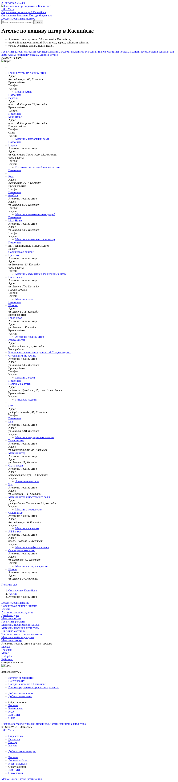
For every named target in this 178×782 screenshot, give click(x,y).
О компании (15, 773)
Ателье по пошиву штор (29, 336)
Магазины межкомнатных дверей (35, 214)
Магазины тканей (95, 51)
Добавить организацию (15, 18)
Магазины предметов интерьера (20, 624)
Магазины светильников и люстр (35, 239)
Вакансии (23, 15)
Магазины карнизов (36, 51)
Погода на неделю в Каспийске (27, 684)
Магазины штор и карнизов (31, 566)
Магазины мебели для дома (17, 637)
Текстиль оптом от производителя (21, 634)
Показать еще (9, 584)
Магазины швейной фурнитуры (20, 627)
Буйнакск (7, 659)
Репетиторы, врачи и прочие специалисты (33, 687)
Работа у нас (15, 708)
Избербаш (7, 656)
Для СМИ (14, 714)
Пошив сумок (23, 91)
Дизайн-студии (49, 54)
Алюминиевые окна (27, 481)
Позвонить (14, 94)
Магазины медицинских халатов (34, 437)
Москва (5, 646)
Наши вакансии (17, 763)
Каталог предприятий (21, 677)
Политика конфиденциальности (38, 723)
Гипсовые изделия (26, 399)
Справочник (8, 15)
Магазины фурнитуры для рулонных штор (40, 273)
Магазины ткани (25, 299)
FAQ (11, 711)
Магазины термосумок (28, 509)
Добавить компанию (20, 693)
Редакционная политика (71, 723)
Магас (5, 652)
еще (50, 15)
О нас (11, 717)
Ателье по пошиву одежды (23, 54)
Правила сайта (10, 723)
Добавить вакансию (20, 696)
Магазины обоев (25, 377)
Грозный (6, 649)
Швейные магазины (13, 630)
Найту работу (16, 680)
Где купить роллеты (13, 621)
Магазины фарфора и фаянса (32, 547)
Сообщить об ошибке (14, 605)
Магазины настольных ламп (32, 138)
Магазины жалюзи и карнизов (66, 51)
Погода (33, 15)
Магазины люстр (11, 640)
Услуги (43, 15)
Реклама (32, 605)
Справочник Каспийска (22, 590)
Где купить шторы (12, 51)
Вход (32, 18)
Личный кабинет (18, 760)
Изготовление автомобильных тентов (37, 167)
